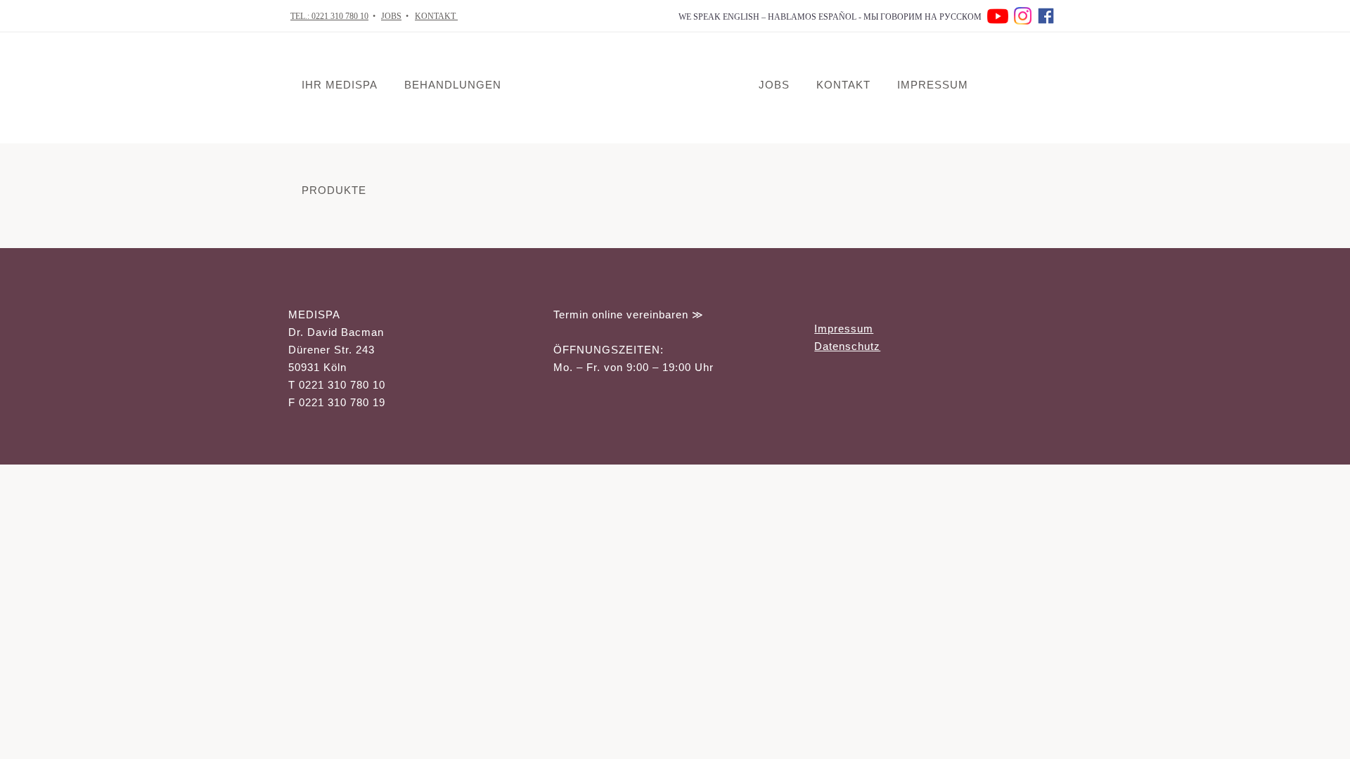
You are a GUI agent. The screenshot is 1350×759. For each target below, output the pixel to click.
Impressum (843, 329)
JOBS (391, 16)
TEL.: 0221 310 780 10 (329, 16)
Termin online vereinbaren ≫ (628, 314)
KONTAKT (436, 16)
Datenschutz (847, 346)
